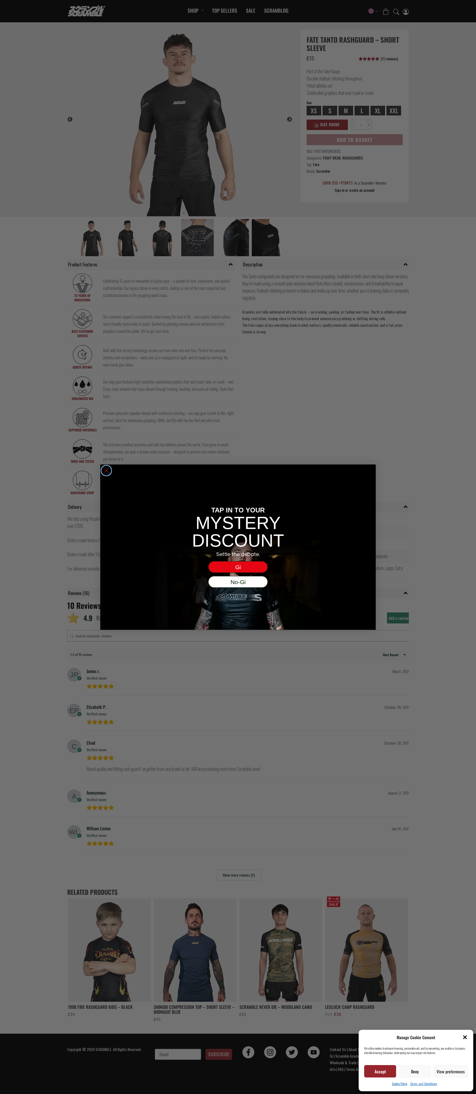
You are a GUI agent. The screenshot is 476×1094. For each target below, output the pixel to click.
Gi (238, 567)
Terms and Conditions (423, 1084)
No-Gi (238, 582)
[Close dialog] (106, 471)
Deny (415, 1071)
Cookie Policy (399, 1084)
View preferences (451, 1071)
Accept (380, 1071)
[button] (465, 1037)
